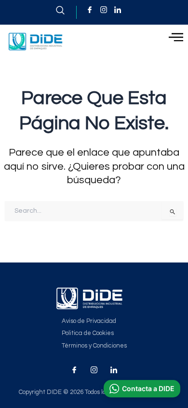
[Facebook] (89, 9)
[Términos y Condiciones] (94, 346)
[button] (142, 388)
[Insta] (94, 370)
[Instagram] (103, 9)
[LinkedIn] (117, 9)
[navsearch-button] (66, 12)
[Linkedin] (114, 370)
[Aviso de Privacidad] (94, 321)
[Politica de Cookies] (94, 333)
